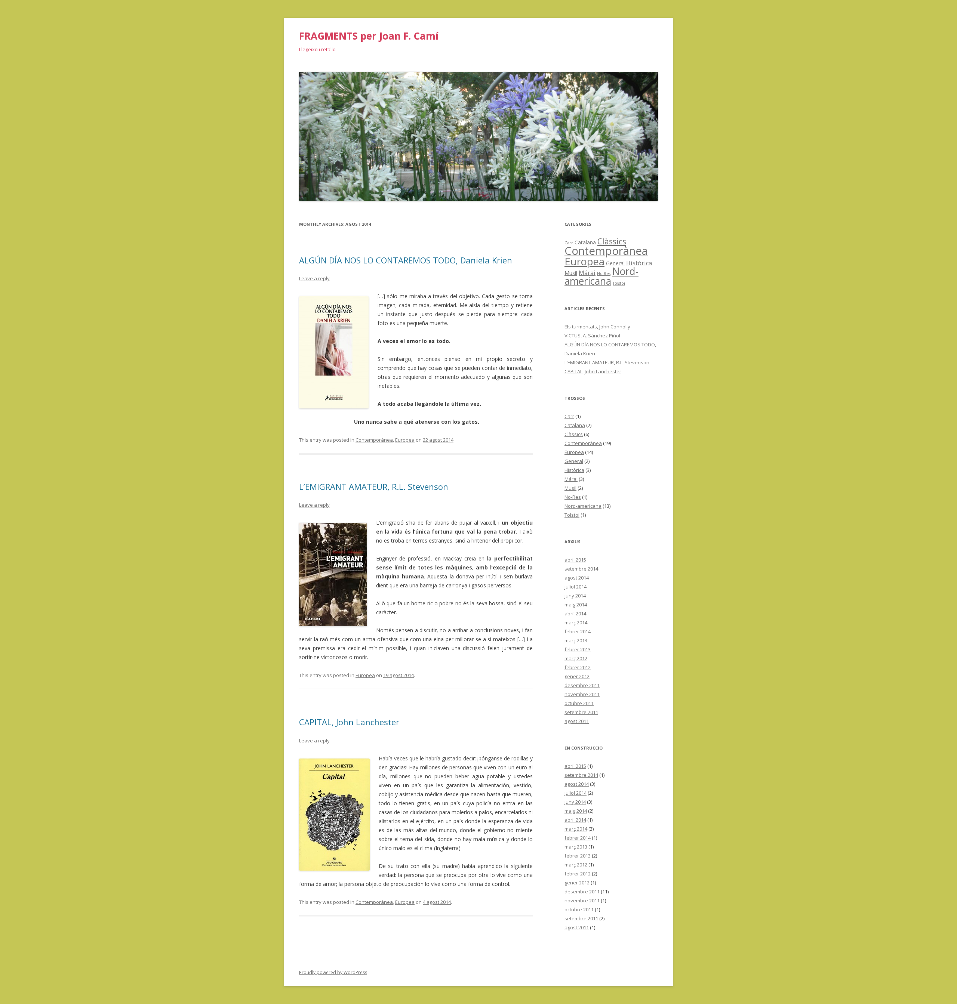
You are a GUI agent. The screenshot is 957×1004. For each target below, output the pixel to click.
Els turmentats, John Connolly (597, 326)
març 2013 (575, 640)
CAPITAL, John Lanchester (349, 721)
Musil (570, 273)
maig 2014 (575, 604)
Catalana (585, 242)
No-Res (603, 273)
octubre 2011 (579, 703)
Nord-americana (601, 276)
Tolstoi (619, 283)
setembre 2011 (581, 712)
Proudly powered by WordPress (333, 972)
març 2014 (575, 622)
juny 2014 (575, 595)
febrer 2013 (577, 649)
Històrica (639, 263)
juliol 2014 (575, 586)
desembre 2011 (582, 685)
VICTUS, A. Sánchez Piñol (592, 335)
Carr (569, 416)
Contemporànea (374, 439)
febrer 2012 (577, 667)
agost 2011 (576, 721)
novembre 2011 (582, 694)
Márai (587, 273)
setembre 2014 (581, 568)
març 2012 (575, 658)
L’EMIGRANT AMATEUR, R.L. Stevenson (373, 486)
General (615, 263)
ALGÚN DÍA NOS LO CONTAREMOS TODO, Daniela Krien (405, 260)
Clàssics (611, 241)
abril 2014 (575, 613)
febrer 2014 (577, 631)
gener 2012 (577, 676)
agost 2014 (576, 577)
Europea (405, 439)
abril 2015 (575, 559)
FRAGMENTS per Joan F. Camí (369, 36)
